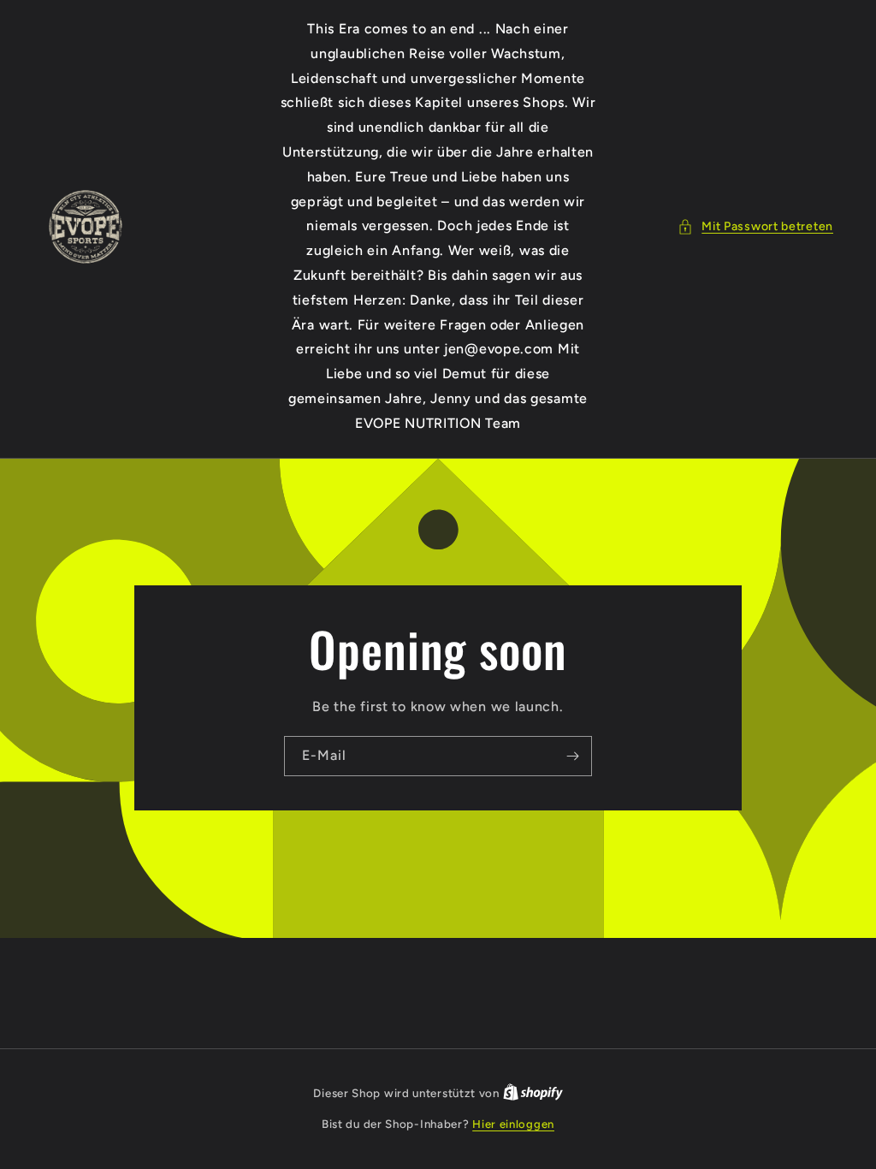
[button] (755, 226)
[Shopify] (533, 1093)
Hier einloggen (513, 1124)
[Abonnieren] (572, 756)
